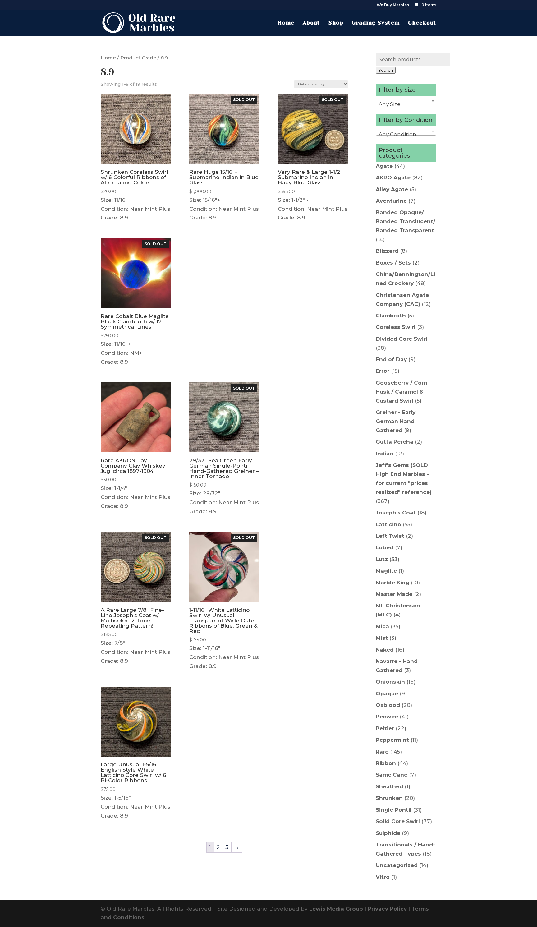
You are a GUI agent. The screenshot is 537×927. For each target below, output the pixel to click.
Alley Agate (392, 189)
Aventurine (391, 201)
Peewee (387, 716)
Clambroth (391, 315)
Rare (382, 752)
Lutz (382, 559)
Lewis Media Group (336, 909)
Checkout (422, 23)
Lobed (384, 547)
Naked (385, 650)
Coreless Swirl (395, 327)
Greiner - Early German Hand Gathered (395, 421)
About (311, 23)
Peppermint (392, 740)
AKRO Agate (393, 177)
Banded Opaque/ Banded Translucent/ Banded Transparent (405, 221)
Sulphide (388, 833)
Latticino (388, 524)
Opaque (387, 693)
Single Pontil (393, 810)
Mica (382, 626)
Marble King (392, 582)
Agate (384, 166)
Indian (384, 453)
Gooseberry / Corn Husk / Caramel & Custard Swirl (402, 392)
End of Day (391, 359)
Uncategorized (397, 865)
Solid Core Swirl (398, 821)
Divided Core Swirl (401, 339)
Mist (382, 638)
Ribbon (386, 763)
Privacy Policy (387, 909)
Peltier (385, 728)
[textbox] (406, 104)
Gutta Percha (394, 442)
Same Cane (391, 775)
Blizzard (387, 251)
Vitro (383, 877)
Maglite (386, 571)
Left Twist (390, 536)
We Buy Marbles (393, 5)
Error (382, 371)
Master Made (394, 594)
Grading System (376, 23)
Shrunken (389, 798)
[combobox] (406, 101)
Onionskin (390, 682)
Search (385, 70)
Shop (335, 23)
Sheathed (389, 786)
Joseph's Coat (396, 513)
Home (286, 23)
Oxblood (388, 705)
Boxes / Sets (393, 263)
